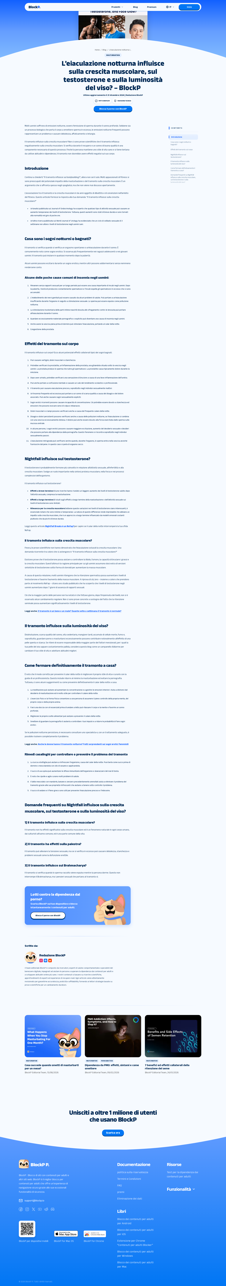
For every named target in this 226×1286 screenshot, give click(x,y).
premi (120, 1192)
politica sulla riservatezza (132, 1172)
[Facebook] (21, 1209)
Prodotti (115, 7)
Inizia (189, 7)
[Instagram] (27, 1209)
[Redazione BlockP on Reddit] (50, 960)
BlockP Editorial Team (35, 1072)
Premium (151, 7)
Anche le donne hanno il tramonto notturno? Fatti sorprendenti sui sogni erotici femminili (83, 744)
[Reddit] (46, 1209)
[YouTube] (40, 1209)
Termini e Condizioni (129, 1178)
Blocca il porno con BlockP (113, 108)
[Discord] (53, 1209)
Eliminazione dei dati (129, 1198)
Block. (34, 7)
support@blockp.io (34, 1200)
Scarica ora (113, 1132)
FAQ (119, 1185)
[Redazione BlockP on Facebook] (45, 960)
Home (97, 50)
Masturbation (113, 55)
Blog (135, 7)
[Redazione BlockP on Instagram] (41, 960)
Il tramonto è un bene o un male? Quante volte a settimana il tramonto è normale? (79, 611)
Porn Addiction (107, 1061)
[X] (34, 1209)
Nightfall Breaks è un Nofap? (59, 526)
